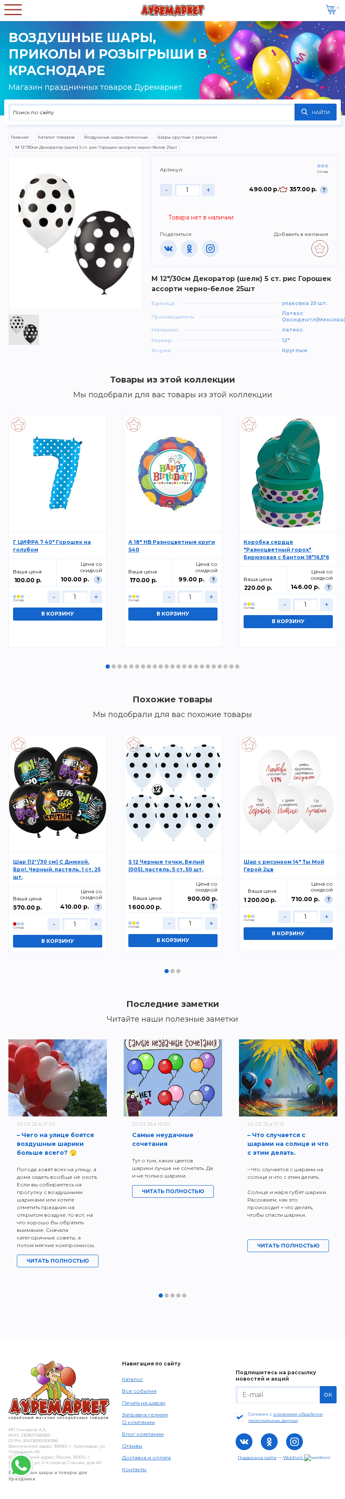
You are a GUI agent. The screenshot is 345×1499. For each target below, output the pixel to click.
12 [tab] (172, 666)
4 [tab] (125, 666)
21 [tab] (225, 666)
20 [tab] (220, 666)
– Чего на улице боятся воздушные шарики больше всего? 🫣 (55, 1143)
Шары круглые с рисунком (187, 137)
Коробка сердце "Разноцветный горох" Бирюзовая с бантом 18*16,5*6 (286, 549)
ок (328, 1394)
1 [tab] (108, 666)
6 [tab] (137, 666)
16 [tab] (196, 666)
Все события (139, 1391)
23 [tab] (237, 666)
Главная (20, 137)
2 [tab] (113, 666)
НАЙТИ (321, 112)
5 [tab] (131, 666)
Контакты (134, 1469)
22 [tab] (231, 666)
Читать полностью (58, 1261)
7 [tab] (143, 666)
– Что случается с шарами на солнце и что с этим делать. (288, 1143)
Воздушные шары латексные (116, 137)
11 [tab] (167, 666)
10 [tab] (161, 666)
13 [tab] (178, 666)
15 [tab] (190, 666)
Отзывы (132, 1446)
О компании (138, 1422)
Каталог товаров (56, 137)
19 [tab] (214, 666)
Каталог (132, 1379)
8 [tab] (149, 666)
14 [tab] (184, 666)
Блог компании (143, 1434)
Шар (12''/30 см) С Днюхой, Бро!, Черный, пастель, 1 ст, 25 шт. (57, 869)
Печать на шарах (143, 1403)
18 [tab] (208, 666)
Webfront (293, 1457)
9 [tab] (155, 666)
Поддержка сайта (257, 1457)
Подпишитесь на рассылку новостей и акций (276, 1375)
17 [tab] (202, 666)
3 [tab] (119, 666)
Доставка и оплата (146, 1457)
